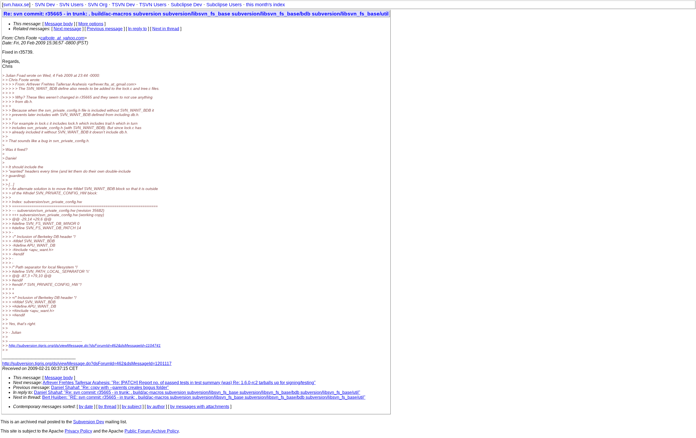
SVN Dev (45, 4)
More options (90, 24)
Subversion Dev (88, 421)
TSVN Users (152, 4)
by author (156, 406)
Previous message (105, 28)
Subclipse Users (224, 4)
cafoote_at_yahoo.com (62, 38)
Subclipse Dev (186, 4)
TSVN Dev (123, 4)
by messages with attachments (199, 406)
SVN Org (97, 4)
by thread (107, 406)
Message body (59, 24)
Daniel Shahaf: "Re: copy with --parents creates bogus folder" (110, 387)
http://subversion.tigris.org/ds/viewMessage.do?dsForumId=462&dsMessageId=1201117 (87, 363)
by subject (131, 406)
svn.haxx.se (16, 4)
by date (86, 406)
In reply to (137, 28)
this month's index (265, 4)
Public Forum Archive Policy (152, 431)
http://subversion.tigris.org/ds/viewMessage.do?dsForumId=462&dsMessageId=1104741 (85, 345)
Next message (67, 28)
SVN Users (71, 4)
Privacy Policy (78, 431)
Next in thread (165, 28)
